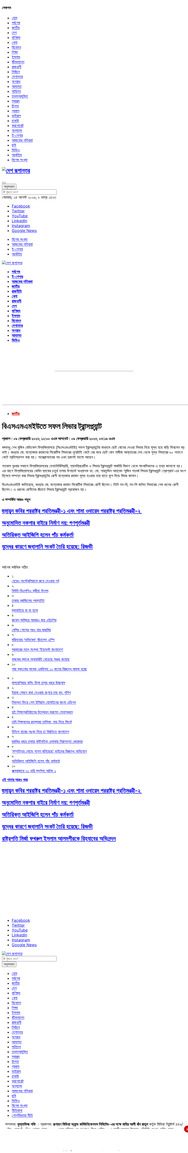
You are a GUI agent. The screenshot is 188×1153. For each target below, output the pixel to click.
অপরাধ (16, 81)
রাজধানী (16, 66)
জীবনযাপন (18, 61)
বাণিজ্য (16, 37)
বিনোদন (16, 47)
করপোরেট (18, 125)
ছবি (14, 145)
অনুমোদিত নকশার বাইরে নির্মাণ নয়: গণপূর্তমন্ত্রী (46, 522)
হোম (14, 17)
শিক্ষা (15, 52)
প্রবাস (15, 110)
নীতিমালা (17, 1110)
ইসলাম (16, 57)
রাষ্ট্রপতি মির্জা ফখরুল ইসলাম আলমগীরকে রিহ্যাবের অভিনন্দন (59, 838)
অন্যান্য (17, 130)
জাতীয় (16, 27)
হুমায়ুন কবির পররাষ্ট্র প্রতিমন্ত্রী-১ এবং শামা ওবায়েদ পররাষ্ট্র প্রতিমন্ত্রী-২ (72, 510)
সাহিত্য (16, 91)
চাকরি (15, 120)
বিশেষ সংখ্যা (19, 159)
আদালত (17, 86)
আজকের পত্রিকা (22, 140)
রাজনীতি (17, 291)
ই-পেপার (17, 135)
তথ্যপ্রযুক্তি (20, 96)
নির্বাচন (16, 71)
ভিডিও (16, 150)
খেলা (14, 42)
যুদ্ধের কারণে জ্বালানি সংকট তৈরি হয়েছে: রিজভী (47, 546)
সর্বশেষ (16, 22)
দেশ (14, 32)
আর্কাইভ (17, 154)
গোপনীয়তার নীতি (22, 1115)
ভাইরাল (16, 115)
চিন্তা (15, 106)
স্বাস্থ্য (16, 101)
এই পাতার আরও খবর (15, 779)
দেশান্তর (17, 76)
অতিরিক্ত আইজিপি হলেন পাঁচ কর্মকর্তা (38, 534)
